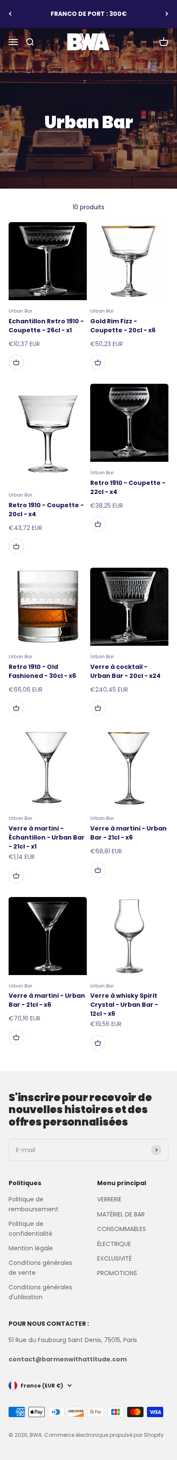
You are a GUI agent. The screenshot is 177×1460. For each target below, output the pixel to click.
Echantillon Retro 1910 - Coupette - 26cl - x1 (46, 325)
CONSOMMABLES (121, 1229)
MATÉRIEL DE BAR (121, 1214)
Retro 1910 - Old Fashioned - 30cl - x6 (42, 671)
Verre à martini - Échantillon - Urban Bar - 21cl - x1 (47, 837)
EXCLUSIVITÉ (114, 1258)
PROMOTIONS (117, 1273)
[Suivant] (166, 14)
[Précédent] (10, 14)
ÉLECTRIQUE (114, 1244)
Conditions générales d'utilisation (40, 1292)
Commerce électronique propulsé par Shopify (104, 1435)
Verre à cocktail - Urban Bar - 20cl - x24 (125, 671)
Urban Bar (20, 310)
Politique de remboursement (33, 1204)
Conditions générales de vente (40, 1267)
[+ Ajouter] (16, 362)
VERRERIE (109, 1199)
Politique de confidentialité (30, 1228)
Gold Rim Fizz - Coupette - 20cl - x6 (123, 325)
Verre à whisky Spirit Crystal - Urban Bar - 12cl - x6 (124, 1004)
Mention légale (31, 1248)
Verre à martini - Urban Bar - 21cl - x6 (128, 833)
